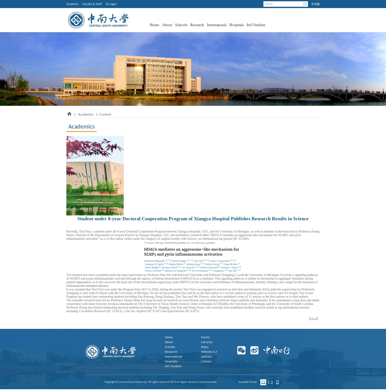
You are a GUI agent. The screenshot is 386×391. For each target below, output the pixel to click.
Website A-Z (209, 352)
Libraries (207, 342)
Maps (204, 347)
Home (154, 24)
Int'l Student (256, 24)
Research (197, 24)
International (216, 24)
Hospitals (236, 24)
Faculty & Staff (92, 4)
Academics (86, 115)
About (167, 24)
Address (206, 356)
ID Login (111, 4)
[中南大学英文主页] (97, 27)
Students (72, 4)
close (313, 318)
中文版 (315, 4)
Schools (181, 24)
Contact (206, 361)
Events (205, 337)
